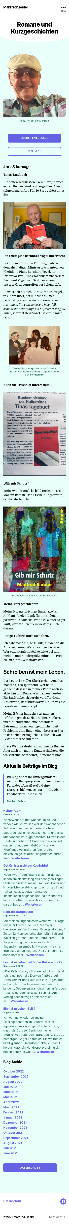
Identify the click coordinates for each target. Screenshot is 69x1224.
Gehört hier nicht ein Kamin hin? (25, 865)
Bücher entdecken (34, 137)
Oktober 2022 (13, 1071)
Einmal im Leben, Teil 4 (19, 1008)
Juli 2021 (10, 1148)
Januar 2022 (12, 1117)
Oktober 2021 (13, 1132)
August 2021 (12, 1143)
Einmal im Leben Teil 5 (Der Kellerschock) (32, 962)
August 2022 (12, 1081)
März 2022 (11, 1107)
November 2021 (15, 1127)
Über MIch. (34, 151)
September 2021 (15, 1138)
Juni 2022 (10, 1092)
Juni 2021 (10, 1153)
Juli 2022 (10, 1087)
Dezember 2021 (15, 1122)
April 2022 (11, 1102)
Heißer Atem (12, 810)
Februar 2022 (13, 1112)
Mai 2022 (10, 1097)
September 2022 (15, 1076)
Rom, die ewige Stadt (18, 912)
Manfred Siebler (15, 7)
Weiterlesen (20, 858)
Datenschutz (30, 1167)
